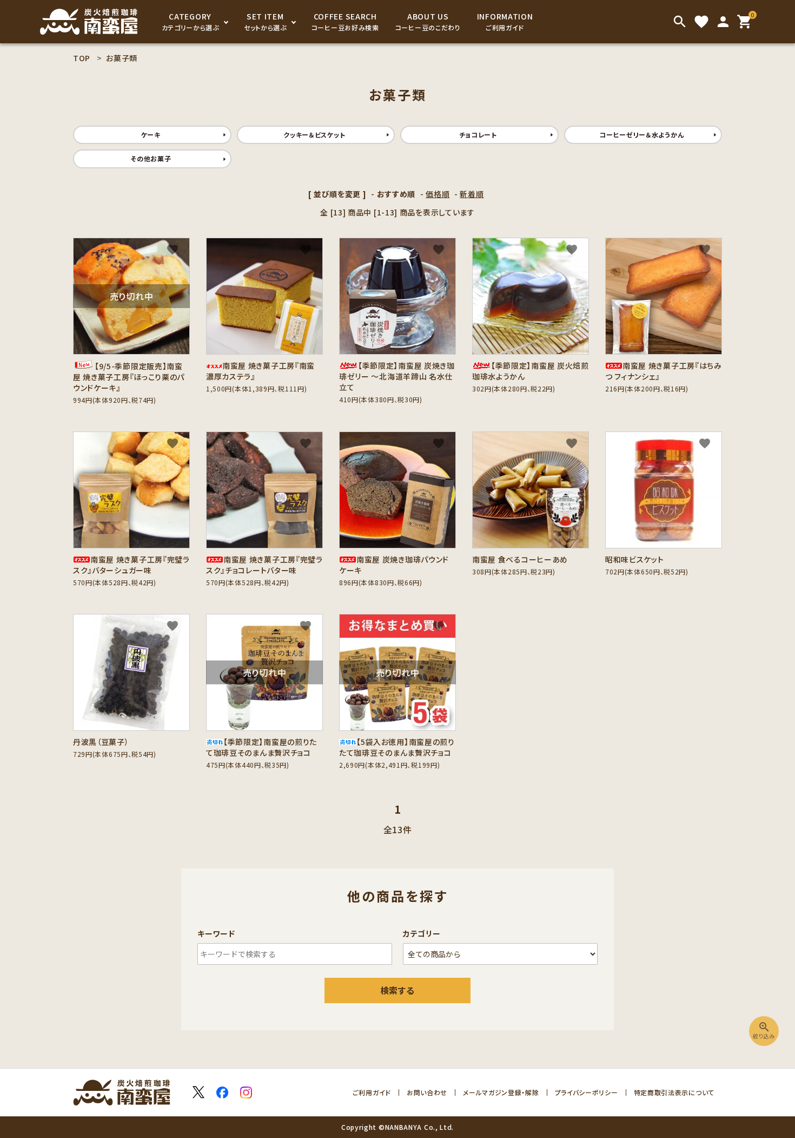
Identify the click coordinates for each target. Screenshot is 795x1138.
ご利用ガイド (372, 1092)
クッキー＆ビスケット (314, 134)
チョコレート (478, 134)
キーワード (216, 933)
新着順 (471, 193)
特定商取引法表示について (674, 1092)
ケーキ (151, 134)
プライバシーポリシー (586, 1092)
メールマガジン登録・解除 (501, 1092)
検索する (397, 990)
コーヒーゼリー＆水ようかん (641, 134)
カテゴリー (422, 933)
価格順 (437, 193)
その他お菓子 (150, 158)
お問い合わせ (427, 1092)
